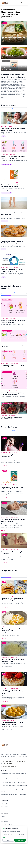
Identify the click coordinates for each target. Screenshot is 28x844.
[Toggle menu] (25, 2)
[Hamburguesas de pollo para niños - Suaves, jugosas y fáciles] (14, 33)
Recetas (5, 23)
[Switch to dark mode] (21, 2)
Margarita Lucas (4, 154)
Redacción (4, 800)
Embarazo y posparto (6, 164)
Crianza (3, 136)
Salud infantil (4, 220)
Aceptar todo (20, 840)
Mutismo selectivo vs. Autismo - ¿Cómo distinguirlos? (14, 782)
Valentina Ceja (4, 239)
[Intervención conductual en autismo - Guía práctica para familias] (14, 65)
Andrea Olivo (4, 126)
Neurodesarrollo (6, 61)
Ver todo (14, 109)
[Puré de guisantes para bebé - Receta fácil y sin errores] (14, 53)
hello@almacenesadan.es (9, 766)
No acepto (8, 840)
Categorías (4, 813)
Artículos (4, 770)
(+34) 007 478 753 (7, 763)
